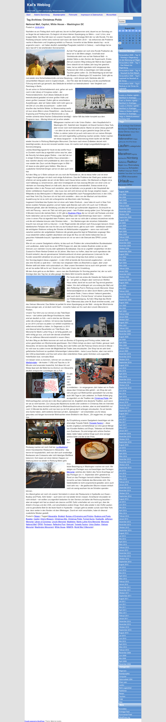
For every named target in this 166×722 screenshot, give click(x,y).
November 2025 (125, 211)
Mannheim (123, 149)
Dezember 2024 (125, 242)
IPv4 (127, 142)
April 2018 (123, 396)
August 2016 (123, 445)
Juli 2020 (122, 339)
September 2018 (125, 388)
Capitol (36, 518)
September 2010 (125, 630)
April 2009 (123, 661)
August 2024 (123, 254)
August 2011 (123, 598)
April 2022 (123, 311)
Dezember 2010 (125, 621)
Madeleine (71, 521)
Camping (132, 128)
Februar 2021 (124, 328)
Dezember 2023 (125, 274)
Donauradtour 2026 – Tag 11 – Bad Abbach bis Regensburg (129, 65)
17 (120, 40)
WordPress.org (124, 717)
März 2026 (123, 203)
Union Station (94, 524)
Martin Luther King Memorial (88, 521)
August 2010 (123, 632)
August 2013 (123, 533)
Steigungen (128, 171)
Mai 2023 (122, 288)
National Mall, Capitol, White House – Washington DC (55, 24)
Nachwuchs (122, 158)
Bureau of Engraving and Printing (79, 516)
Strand (135, 170)
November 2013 (125, 524)
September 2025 (125, 217)
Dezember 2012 (125, 553)
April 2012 (123, 575)
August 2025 (123, 220)
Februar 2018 (124, 399)
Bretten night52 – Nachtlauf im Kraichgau (129, 96)
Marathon (125, 153)
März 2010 (123, 647)
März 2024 (123, 265)
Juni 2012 (122, 570)
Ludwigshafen (135, 146)
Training (138, 173)
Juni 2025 (122, 225)
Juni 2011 (122, 604)
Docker (120, 131)
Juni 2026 (122, 194)
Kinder (135, 142)
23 (139, 40)
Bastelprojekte (59, 14)
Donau (127, 131)
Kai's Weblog (38, 4)
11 (123, 38)
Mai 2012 (122, 573)
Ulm (119, 176)
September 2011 (125, 595)
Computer (122, 676)
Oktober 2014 (124, 493)
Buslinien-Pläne (74, 213)
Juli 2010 (122, 635)
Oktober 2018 (124, 385)
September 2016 (125, 442)
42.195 (120, 126)
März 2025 (123, 234)
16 (139, 38)
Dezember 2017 (125, 405)
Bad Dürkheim (135, 125)
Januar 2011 (123, 618)
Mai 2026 (122, 197)
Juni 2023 (122, 285)
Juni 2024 (122, 257)
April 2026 (123, 200)
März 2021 (123, 325)
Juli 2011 (122, 601)
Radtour (132, 162)
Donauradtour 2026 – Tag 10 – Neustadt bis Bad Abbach (129, 71)
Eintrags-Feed (124, 711)
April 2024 (123, 262)
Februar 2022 (124, 314)
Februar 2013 (124, 547)
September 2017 (125, 410)
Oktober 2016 (124, 439)
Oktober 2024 (124, 248)
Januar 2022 (123, 316)
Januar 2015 (123, 484)
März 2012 (123, 578)
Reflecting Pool (59, 524)
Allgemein (122, 670)
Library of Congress (43, 521)
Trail (134, 173)
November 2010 (125, 624)
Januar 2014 (123, 519)
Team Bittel (129, 173)
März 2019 (123, 376)
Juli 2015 (122, 470)
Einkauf (133, 132)
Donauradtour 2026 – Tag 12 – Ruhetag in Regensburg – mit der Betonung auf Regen (129, 57)
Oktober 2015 (124, 464)
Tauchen (122, 696)
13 (129, 38)
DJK (139, 129)
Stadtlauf (121, 170)
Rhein (126, 165)
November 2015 (125, 462)
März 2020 (123, 345)
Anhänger (126, 125)
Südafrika (121, 173)
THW (121, 699)
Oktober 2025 (124, 214)
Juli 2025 (122, 223)
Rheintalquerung (123, 168)
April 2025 (123, 231)
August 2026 (123, 191)
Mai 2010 (122, 641)
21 (133, 40)
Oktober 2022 (124, 297)
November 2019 (125, 356)
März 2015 (123, 479)
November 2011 (125, 590)
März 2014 (123, 513)
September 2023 (125, 279)
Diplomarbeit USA (125, 679)
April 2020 (123, 342)
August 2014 (123, 499)
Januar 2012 (123, 584)
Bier (119, 128)
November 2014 (125, 490)
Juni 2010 (122, 638)
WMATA (69, 527)
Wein (132, 181)
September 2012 (125, 561)
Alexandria (52, 516)
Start (28, 14)
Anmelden (123, 709)
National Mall (31, 524)
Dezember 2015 (125, 459)
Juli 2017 (122, 416)
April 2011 (123, 610)
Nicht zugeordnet (125, 688)
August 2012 (123, 564)
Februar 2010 (124, 650)
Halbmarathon (125, 138)
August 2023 (123, 282)
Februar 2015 (124, 482)
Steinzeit (70, 524)
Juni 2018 (122, 390)
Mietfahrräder (31, 362)
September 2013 (125, 530)
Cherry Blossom (47, 518)
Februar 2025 (124, 237)
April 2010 (123, 644)
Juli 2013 (122, 536)
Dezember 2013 (125, 521)
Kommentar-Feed (125, 714)
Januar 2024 (123, 271)
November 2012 (125, 556)
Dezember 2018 (125, 379)
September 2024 (125, 251)
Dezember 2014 (125, 487)
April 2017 (123, 425)
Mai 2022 (122, 308)
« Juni (120, 48)
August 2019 (123, 365)
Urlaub (123, 180)
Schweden (133, 167)
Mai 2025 (122, 228)
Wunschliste (111, 14)
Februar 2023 (124, 291)
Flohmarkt (73, 14)
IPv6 (130, 142)
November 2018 (125, 382)
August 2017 (123, 413)
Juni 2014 (122, 504)
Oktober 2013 (124, 527)
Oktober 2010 (124, 627)
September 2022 (125, 299)
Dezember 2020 (125, 331)
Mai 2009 (122, 658)
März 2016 (123, 456)
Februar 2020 (124, 348)
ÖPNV (40, 524)
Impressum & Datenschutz (92, 14)
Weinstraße (122, 185)
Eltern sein (123, 682)
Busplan (29, 518)
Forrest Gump (89, 518)
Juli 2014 (122, 501)
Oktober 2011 (124, 593)
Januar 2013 (123, 550)
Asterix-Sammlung (42, 14)
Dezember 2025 (125, 208)
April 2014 (123, 510)
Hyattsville (100, 518)
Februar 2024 (124, 268)
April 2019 (123, 373)
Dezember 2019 (125, 353)
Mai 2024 (122, 260)
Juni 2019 (122, 368)
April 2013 (123, 541)
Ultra (123, 176)
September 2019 (125, 362)
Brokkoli (61, 516)
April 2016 (123, 453)
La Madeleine (62, 447)
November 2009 (125, 652)
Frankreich (124, 135)
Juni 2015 (122, 473)
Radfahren (122, 162)
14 (133, 38)
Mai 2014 (122, 507)
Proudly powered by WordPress (34, 721)
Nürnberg (132, 158)
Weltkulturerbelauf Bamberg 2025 (129, 117)
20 (129, 40)
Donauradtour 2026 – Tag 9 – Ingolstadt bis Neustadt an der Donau (130, 78)
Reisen (37, 516)
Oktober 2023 (124, 277)
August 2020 (123, 336)
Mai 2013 (122, 538)
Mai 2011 (122, 607)
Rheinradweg (133, 165)
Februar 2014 (124, 516)
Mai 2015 (122, 476)
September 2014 (125, 496)
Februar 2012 (124, 581)
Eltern (137, 132)
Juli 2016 (122, 447)
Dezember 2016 (125, 433)
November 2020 (125, 334)
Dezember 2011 (125, 587)
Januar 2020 (123, 351)
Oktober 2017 (124, 408)
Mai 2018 (122, 393)
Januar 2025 (123, 240)
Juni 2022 (122, 305)
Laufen (123, 145)
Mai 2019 (122, 371)
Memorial (70, 471)
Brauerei (124, 129)
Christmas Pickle (101, 398)
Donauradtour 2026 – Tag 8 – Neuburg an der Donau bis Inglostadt (130, 86)
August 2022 (123, 302)
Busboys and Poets (102, 516)
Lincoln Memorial (59, 521)
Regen (120, 165)
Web (120, 702)
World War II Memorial (83, 527)
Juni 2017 (122, 419)
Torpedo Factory (96, 423)
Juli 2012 (122, 567)
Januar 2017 (123, 430)
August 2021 (123, 322)
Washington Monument (44, 527)
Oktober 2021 (124, 319)
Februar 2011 (124, 615)
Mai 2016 (122, 450)
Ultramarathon (132, 176)
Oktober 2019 (124, 359)
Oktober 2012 (124, 558)
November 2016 (125, 436)
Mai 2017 (122, 422)
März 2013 (123, 544)
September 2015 (125, 467)
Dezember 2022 (125, 294)
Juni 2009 (122, 655)
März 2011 (123, 613)
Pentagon (48, 524)
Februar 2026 (124, 205)
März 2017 (123, 427)
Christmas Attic (61, 518)
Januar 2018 (123, 402)
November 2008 (125, 664)
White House (60, 527)
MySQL (134, 154)
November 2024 (125, 245)
